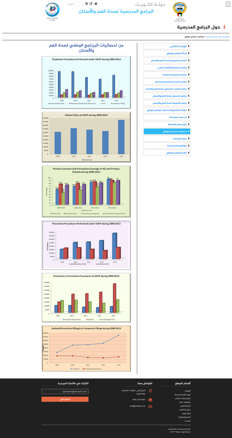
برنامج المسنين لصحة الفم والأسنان (170, 96)
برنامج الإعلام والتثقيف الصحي (172, 67)
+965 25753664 (138, 399)
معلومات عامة (185, 402)
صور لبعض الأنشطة (177, 124)
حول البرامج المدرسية (213, 36)
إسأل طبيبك (186, 413)
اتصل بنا (188, 421)
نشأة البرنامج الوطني (176, 53)
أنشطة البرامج (185, 406)
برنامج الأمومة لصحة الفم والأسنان (170, 103)
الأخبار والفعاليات (184, 417)
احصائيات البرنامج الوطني (175, 131)
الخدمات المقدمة (178, 117)
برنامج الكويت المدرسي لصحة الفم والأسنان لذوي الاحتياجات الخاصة (165, 89)
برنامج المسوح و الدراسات (174, 75)
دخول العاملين (185, 409)
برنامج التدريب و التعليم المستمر (171, 82)
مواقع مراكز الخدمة (177, 146)
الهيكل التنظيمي (178, 46)
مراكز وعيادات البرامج (183, 398)
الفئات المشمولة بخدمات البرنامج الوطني (167, 110)
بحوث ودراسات (180, 138)
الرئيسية (226, 36)
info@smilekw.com (137, 406)
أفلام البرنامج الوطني (176, 153)
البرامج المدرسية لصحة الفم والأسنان (169, 60)
